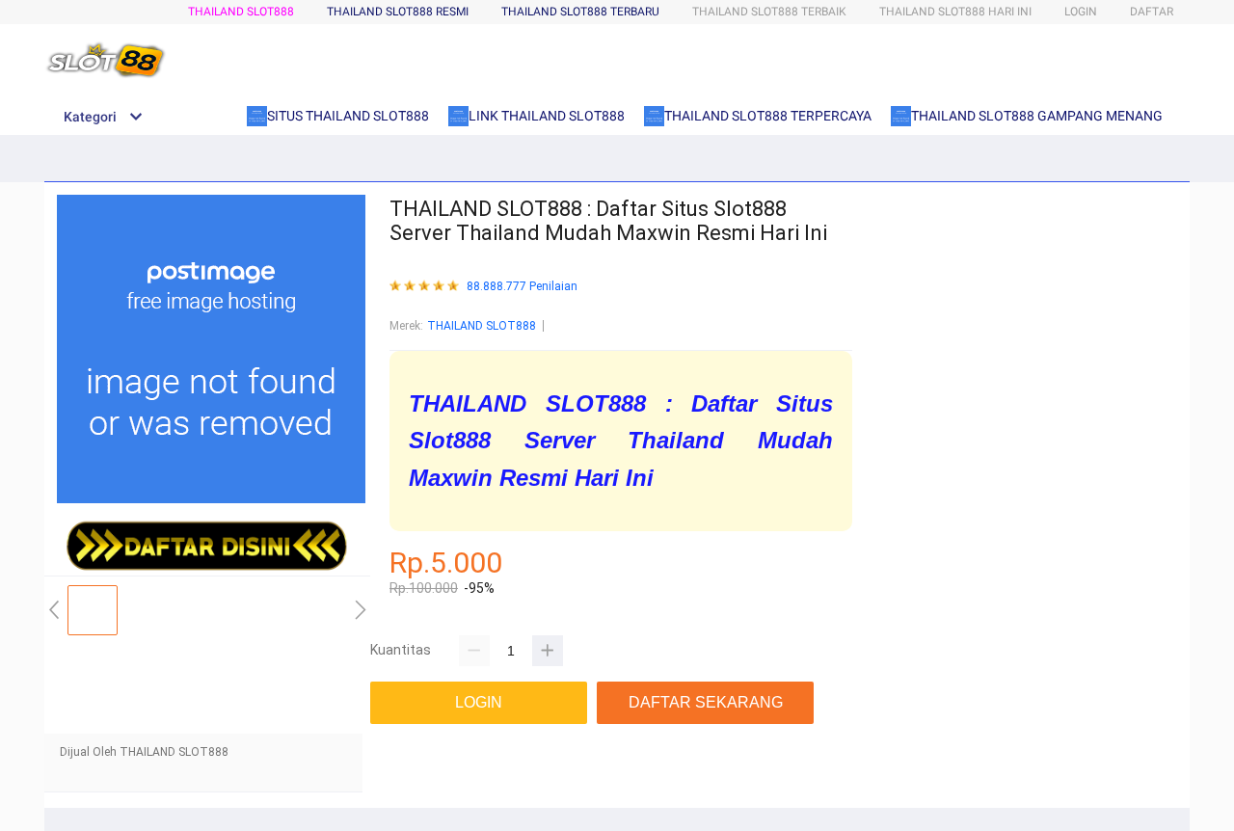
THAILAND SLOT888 (241, 11)
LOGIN (1080, 11)
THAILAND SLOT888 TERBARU (580, 11)
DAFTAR (1151, 11)
